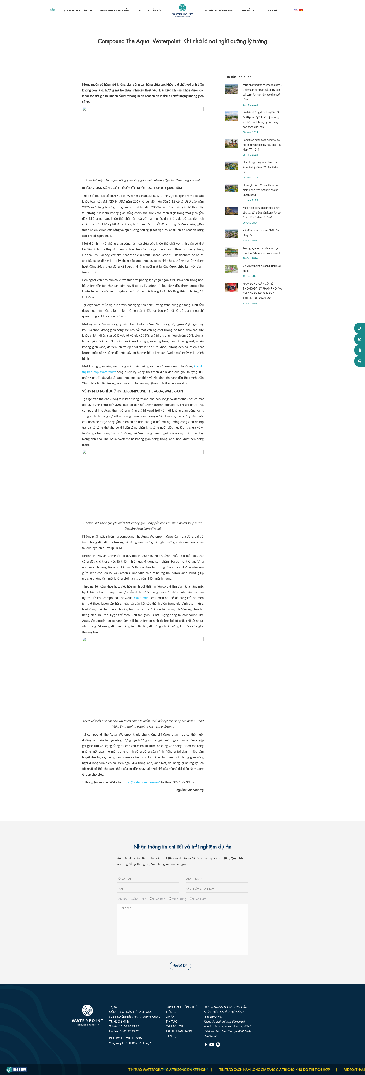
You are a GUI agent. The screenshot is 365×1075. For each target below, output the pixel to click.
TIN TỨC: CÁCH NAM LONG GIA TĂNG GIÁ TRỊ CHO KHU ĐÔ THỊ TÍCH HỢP (250, 1069)
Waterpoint (142, 598)
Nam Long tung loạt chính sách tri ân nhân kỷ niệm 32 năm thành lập (262, 167)
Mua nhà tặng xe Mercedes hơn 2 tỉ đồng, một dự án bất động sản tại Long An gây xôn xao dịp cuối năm (262, 92)
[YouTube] (211, 1046)
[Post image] (231, 89)
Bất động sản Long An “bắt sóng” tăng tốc (262, 233)
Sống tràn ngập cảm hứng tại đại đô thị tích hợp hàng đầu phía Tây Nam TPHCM (262, 145)
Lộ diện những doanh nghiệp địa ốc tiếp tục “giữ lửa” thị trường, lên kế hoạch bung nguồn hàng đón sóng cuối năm (261, 120)
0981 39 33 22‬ (129, 1031)
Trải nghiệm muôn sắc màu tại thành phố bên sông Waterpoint (261, 251)
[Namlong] (218, 1046)
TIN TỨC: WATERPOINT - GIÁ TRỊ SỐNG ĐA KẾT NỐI (142, 1069)
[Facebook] (205, 1046)
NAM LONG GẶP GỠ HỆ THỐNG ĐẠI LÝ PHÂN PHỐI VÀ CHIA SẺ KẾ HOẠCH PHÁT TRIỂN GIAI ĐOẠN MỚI (262, 291)
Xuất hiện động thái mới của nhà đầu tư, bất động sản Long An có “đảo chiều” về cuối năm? (262, 213)
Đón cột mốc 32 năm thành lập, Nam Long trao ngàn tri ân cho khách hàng (261, 190)
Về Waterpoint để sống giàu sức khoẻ (262, 268)
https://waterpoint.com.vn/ (141, 782)
